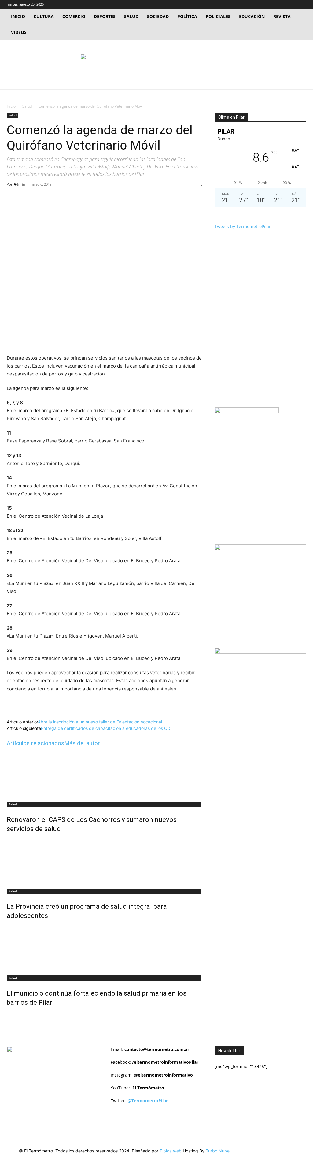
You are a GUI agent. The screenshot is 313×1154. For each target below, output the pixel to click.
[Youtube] (301, 4)
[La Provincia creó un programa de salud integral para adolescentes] (104, 862)
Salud (131, 16)
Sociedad (158, 16)
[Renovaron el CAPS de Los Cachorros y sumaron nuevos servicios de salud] (104, 775)
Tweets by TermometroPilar (243, 226)
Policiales (218, 16)
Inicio (18, 16)
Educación (252, 16)
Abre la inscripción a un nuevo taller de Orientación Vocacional (100, 721)
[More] (105, 198)
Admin (19, 184)
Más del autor (82, 743)
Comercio (73, 16)
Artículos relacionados (35, 743)
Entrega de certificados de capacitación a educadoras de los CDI (106, 728)
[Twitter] (291, 4)
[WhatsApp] (91, 198)
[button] (272, 4)
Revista (282, 16)
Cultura (44, 16)
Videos (19, 32)
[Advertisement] (264, 728)
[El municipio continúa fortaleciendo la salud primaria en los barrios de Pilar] (104, 948)
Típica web (171, 1150)
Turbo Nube (218, 1150)
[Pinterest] (77, 198)
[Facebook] (281, 4)
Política (187, 16)
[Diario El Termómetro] (156, 65)
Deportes (105, 16)
